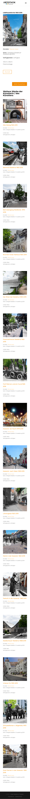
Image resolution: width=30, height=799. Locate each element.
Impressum (11, 796)
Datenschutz (18, 796)
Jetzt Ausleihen (19, 84)
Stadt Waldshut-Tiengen (17, 794)
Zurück (7, 72)
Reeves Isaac (14, 49)
